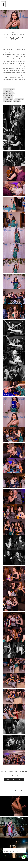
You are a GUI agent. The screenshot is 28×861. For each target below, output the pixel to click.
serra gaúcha (17, 101)
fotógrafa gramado (8, 99)
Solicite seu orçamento (14, 779)
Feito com (14, 859)
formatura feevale (8, 91)
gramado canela (7, 101)
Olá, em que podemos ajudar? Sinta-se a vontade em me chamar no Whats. (12, 850)
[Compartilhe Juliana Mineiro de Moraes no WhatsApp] (12, 775)
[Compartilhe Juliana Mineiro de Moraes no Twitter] (15, 775)
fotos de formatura (8, 97)
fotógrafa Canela (19, 99)
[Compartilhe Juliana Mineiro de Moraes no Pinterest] (17, 775)
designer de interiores (9, 93)
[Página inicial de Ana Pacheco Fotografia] (3, 4)
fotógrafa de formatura (9, 89)
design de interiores (8, 95)
